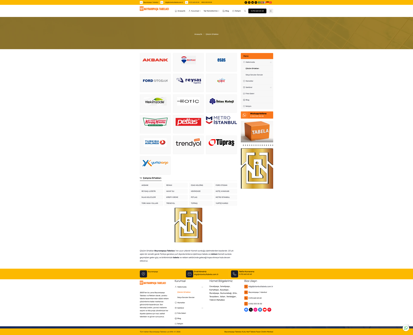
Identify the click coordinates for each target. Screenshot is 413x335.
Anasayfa (198, 34)
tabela (176, 257)
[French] (265, 2)
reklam (214, 254)
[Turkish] (270, 2)
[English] (262, 2)
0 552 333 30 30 (257, 116)
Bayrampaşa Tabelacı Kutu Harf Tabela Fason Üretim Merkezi (248, 332)
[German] (267, 2)
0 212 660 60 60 (194, 2)
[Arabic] (259, 2)
